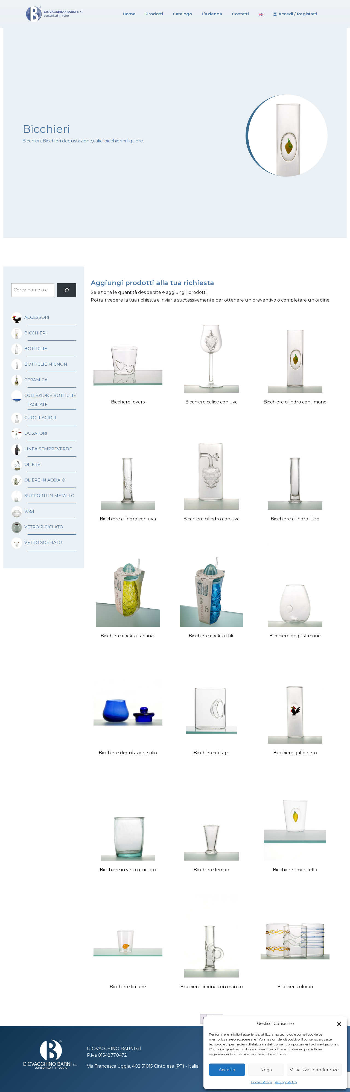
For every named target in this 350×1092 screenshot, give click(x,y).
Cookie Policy (261, 1082)
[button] (339, 1023)
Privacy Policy (286, 1082)
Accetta (227, 1069)
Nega (266, 1069)
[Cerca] (66, 290)
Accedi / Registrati (297, 13)
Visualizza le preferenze (314, 1069)
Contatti (240, 13)
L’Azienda (212, 13)
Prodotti (154, 13)
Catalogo (182, 13)
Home (129, 13)
